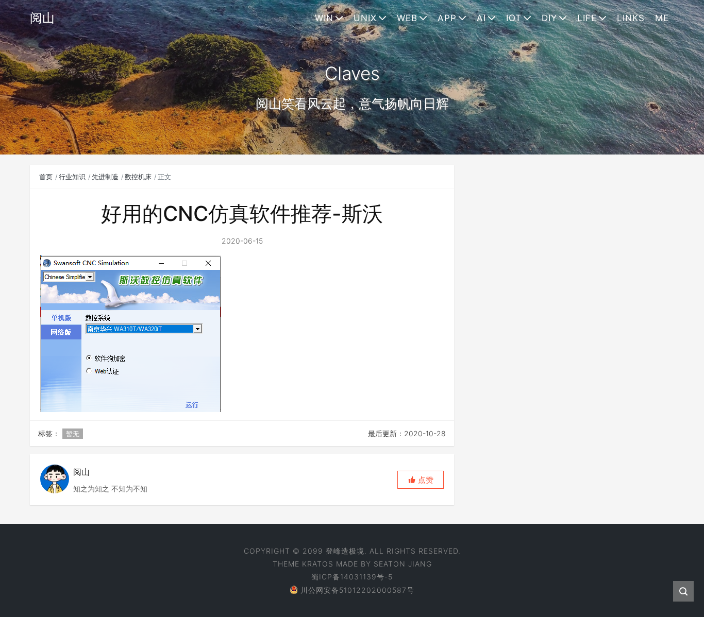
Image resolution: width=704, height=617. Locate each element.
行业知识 (72, 177)
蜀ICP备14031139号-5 (352, 576)
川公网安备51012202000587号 (357, 590)
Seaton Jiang (403, 563)
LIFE (587, 18)
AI (481, 18)
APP (447, 18)
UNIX (365, 18)
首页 (46, 177)
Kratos (317, 563)
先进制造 (105, 177)
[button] (420, 480)
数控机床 (138, 177)
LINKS (631, 18)
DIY (549, 18)
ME (662, 18)
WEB (407, 18)
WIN (324, 18)
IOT (514, 18)
